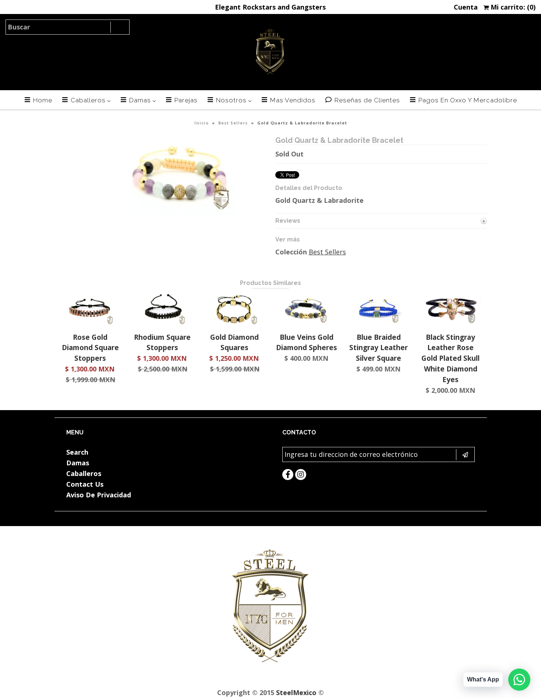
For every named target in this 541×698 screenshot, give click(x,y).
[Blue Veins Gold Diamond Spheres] (306, 322)
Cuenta (466, 7)
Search (77, 452)
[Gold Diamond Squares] (234, 322)
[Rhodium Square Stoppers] (162, 322)
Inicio (201, 123)
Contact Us (84, 484)
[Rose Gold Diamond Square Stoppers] (90, 322)
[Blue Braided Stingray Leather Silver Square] (378, 322)
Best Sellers (233, 123)
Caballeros (83, 473)
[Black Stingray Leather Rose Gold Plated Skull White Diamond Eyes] (450, 322)
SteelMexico (296, 692)
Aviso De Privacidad (98, 494)
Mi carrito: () (512, 7)
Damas (77, 462)
